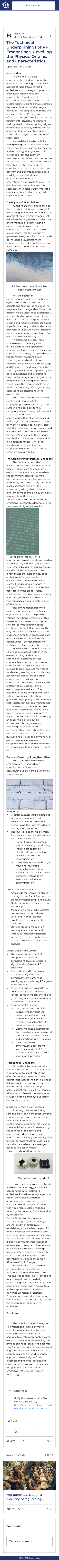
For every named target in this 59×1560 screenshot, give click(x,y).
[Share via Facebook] (8, 1431)
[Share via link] (32, 1431)
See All (49, 1454)
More (38, 16)
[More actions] (51, 35)
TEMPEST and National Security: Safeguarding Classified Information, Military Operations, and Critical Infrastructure (25, 1497)
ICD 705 (24, 16)
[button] (29, 1391)
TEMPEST (11, 1420)
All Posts (8, 16)
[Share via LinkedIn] (24, 1431)
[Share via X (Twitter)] (16, 1431)
